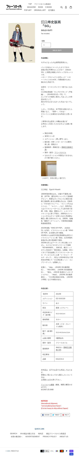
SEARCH (13, 433)
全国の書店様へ (16, 436)
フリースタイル (60, 152)
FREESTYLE (15, 451)
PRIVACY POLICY (50, 436)
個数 (43, 41)
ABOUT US (64, 436)
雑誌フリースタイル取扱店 (56, 433)
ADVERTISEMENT (32, 436)
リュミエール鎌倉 (47, 385)
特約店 (40, 433)
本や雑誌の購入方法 (27, 433)
